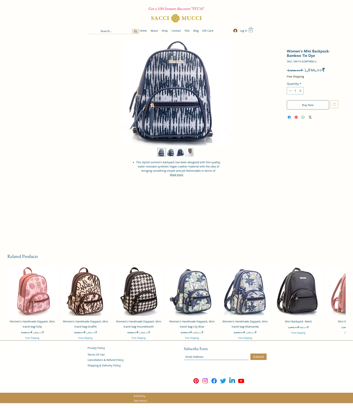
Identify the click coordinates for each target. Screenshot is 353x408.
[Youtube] (241, 380)
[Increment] (300, 90)
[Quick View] (32, 291)
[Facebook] (214, 380)
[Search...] (135, 31)
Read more (176, 174)
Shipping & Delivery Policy (104, 365)
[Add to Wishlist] (334, 104)
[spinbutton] (295, 90)
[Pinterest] (196, 380)
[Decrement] (290, 90)
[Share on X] (310, 117)
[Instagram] (205, 380)
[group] (176, 307)
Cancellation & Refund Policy (106, 360)
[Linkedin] (232, 380)
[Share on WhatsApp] (303, 117)
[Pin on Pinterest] (296, 117)
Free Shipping (295, 76)
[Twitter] (223, 380)
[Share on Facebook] (289, 117)
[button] (251, 29)
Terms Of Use (96, 354)
